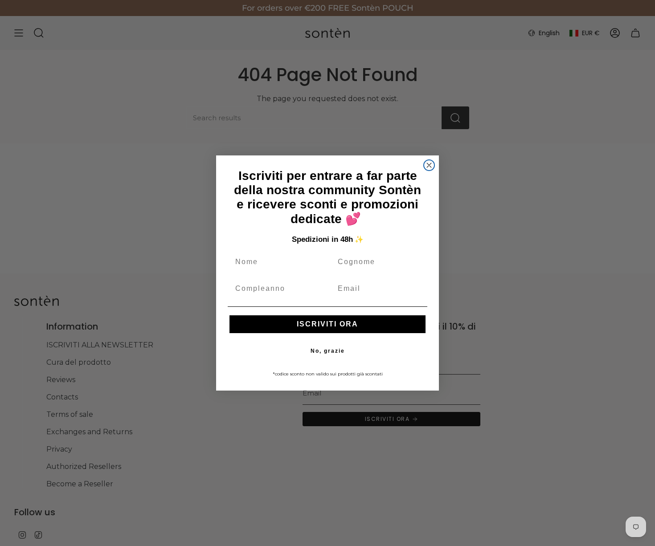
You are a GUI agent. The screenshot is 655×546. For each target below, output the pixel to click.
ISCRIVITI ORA (327, 324)
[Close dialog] (429, 165)
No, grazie (328, 351)
